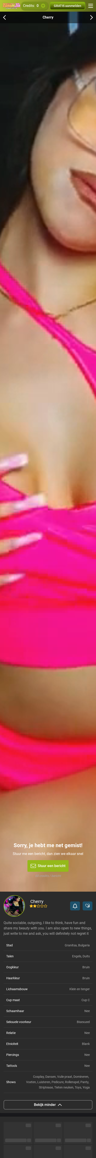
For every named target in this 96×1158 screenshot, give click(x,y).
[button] (75, 905)
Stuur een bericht (51, 866)
